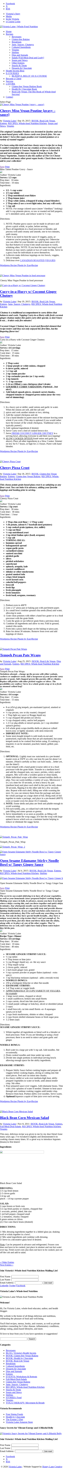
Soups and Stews (20, 60)
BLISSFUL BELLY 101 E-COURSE (29, 76)
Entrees (3, 123)
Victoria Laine (9, 121)
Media (9, 16)
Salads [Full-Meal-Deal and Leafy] (28, 57)
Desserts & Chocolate (22, 68)
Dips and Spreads (20, 55)
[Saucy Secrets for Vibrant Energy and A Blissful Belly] (31, 1433)
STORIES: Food (14, 1397)
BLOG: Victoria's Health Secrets (21, 1353)
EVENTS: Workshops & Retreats (21, 1376)
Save (2, 166)
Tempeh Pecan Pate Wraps (20, 655)
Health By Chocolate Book (24, 89)
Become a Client (13, 78)
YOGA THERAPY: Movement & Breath (25, 1403)
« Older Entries (7, 1262)
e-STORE (10, 84)
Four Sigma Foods (14, 1414)
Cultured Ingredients (21, 47)
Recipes (9, 34)
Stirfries (15, 52)
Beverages (16, 36)
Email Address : (7, 1282)
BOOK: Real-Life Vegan (43, 121)
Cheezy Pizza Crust (14, 468)
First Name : (5, 1276)
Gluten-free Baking (21, 39)
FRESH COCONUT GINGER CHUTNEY (32, 433)
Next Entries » (6, 1265)
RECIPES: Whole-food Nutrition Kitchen (27, 123)
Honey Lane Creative (52, 1466)
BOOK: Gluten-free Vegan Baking (22, 1355)
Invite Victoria (12, 19)
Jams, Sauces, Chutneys (23, 44)
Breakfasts (16, 42)
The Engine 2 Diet (14, 1419)
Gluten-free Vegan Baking (28, 476)
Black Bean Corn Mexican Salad (24, 1118)
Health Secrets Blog (15, 71)
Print (7, 166)
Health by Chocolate (15, 1417)
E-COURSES (12, 73)
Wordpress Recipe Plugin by (19, 265)
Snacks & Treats (19, 65)
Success (9, 81)
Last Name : (5, 1279)
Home (9, 31)
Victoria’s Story (13, 14)
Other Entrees (18, 63)
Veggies (15, 50)
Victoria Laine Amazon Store (19, 1422)
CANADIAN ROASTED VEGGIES (37, 260)
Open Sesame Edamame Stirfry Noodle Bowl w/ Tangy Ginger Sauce (29, 862)
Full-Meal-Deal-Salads (10, 1126)
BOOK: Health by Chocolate (19, 1358)
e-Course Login (13, 21)
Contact (9, 97)
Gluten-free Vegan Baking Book (27, 86)
